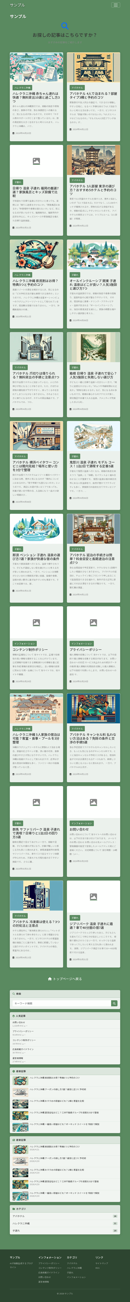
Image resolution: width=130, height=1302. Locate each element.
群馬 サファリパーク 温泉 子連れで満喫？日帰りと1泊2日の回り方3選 (36, 833)
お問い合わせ (79, 829)
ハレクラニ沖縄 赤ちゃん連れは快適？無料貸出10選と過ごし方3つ (36, 97)
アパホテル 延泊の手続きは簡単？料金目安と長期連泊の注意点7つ (92, 559)
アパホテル (77, 87)
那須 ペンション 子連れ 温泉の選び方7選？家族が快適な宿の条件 (36, 557)
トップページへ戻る (67, 978)
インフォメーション (24, 643)
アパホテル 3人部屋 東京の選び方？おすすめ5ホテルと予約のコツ (93, 190)
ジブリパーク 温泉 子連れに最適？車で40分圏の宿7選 (91, 925)
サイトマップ (101, 1263)
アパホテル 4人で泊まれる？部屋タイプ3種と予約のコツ (93, 95)
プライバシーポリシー (86, 649)
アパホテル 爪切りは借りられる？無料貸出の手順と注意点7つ (36, 375)
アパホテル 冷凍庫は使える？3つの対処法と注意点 (36, 923)
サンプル (17, 5)
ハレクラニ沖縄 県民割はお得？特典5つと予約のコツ (35, 282)
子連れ (17, 182)
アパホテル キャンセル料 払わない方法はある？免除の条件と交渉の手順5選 (93, 738)
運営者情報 (43, 1281)
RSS (97, 1267)
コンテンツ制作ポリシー (30, 649)
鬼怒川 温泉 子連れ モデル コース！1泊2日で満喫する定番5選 (92, 464)
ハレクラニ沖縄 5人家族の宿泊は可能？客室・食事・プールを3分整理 (36, 738)
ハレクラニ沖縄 (22, 87)
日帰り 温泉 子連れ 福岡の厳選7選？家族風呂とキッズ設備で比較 (36, 192)
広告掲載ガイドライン (48, 1272)
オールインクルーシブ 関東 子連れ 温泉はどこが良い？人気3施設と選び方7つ (93, 284)
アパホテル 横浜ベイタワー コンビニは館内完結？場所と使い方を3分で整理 (36, 466)
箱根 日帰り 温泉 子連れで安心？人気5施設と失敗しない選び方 (93, 375)
